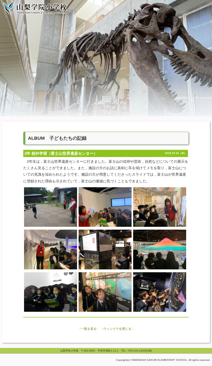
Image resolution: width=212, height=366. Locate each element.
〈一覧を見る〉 (89, 329)
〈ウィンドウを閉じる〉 (117, 329)
